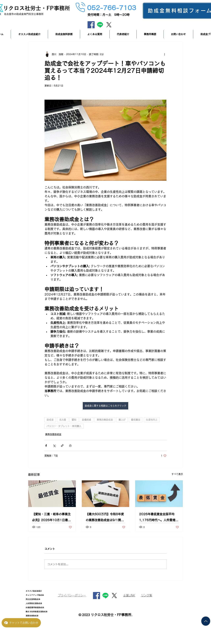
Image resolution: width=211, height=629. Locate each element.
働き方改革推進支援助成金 (36, 611)
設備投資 (86, 420)
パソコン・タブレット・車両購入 (64, 426)
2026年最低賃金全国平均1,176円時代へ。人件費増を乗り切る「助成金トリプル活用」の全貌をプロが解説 (158, 518)
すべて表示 (177, 474)
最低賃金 (135, 420)
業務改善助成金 (105, 420)
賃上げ (122, 420)
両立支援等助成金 (33, 599)
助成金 (50, 420)
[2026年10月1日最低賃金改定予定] (52, 493)
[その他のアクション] (164, 54)
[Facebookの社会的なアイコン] (91, 24)
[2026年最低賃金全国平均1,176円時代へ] (159, 493)
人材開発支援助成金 (34, 603)
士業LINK (129, 595)
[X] (108, 24)
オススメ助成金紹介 (34, 591)
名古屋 (62, 420)
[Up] (205, 621)
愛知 (74, 420)
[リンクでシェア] (62, 445)
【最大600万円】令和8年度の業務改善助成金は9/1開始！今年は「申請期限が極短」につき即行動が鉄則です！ (105, 518)
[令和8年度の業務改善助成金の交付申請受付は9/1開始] (105, 493)
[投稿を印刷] (70, 445)
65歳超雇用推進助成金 (35, 607)
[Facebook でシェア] (46, 445)
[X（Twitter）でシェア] (54, 445)
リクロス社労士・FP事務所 (36, 8)
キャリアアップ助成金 (35, 595)
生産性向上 (151, 420)
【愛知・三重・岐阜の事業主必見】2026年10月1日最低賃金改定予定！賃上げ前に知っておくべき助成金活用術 (51, 518)
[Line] (100, 24)
